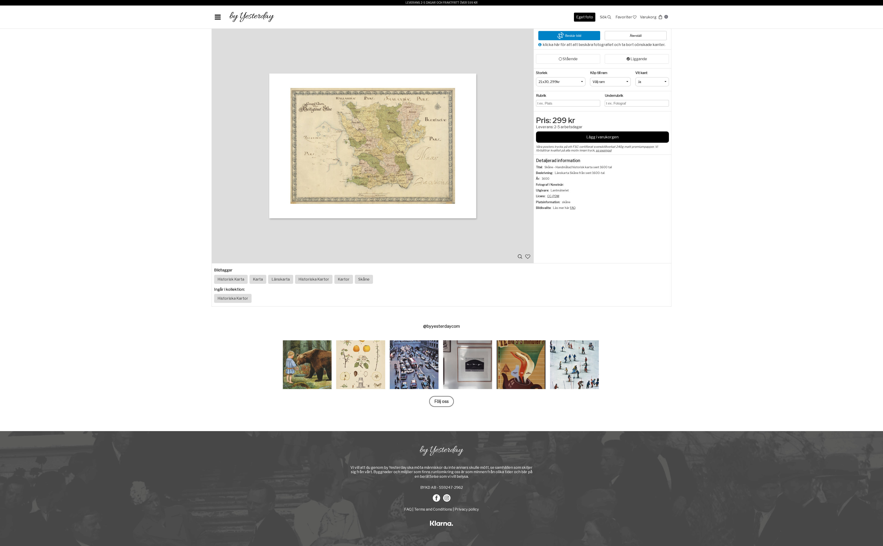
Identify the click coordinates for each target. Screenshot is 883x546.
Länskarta (281, 279)
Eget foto (584, 17)
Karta (258, 279)
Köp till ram (598, 73)
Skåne (364, 279)
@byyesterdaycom (441, 326)
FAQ (573, 208)
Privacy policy (467, 509)
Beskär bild (573, 35)
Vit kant (641, 73)
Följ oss (441, 401)
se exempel (603, 150)
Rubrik (541, 96)
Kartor (344, 279)
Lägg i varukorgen (602, 137)
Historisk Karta (231, 279)
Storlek (541, 73)
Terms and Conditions (433, 509)
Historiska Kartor (313, 279)
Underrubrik (614, 96)
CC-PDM (553, 196)
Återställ (636, 35)
